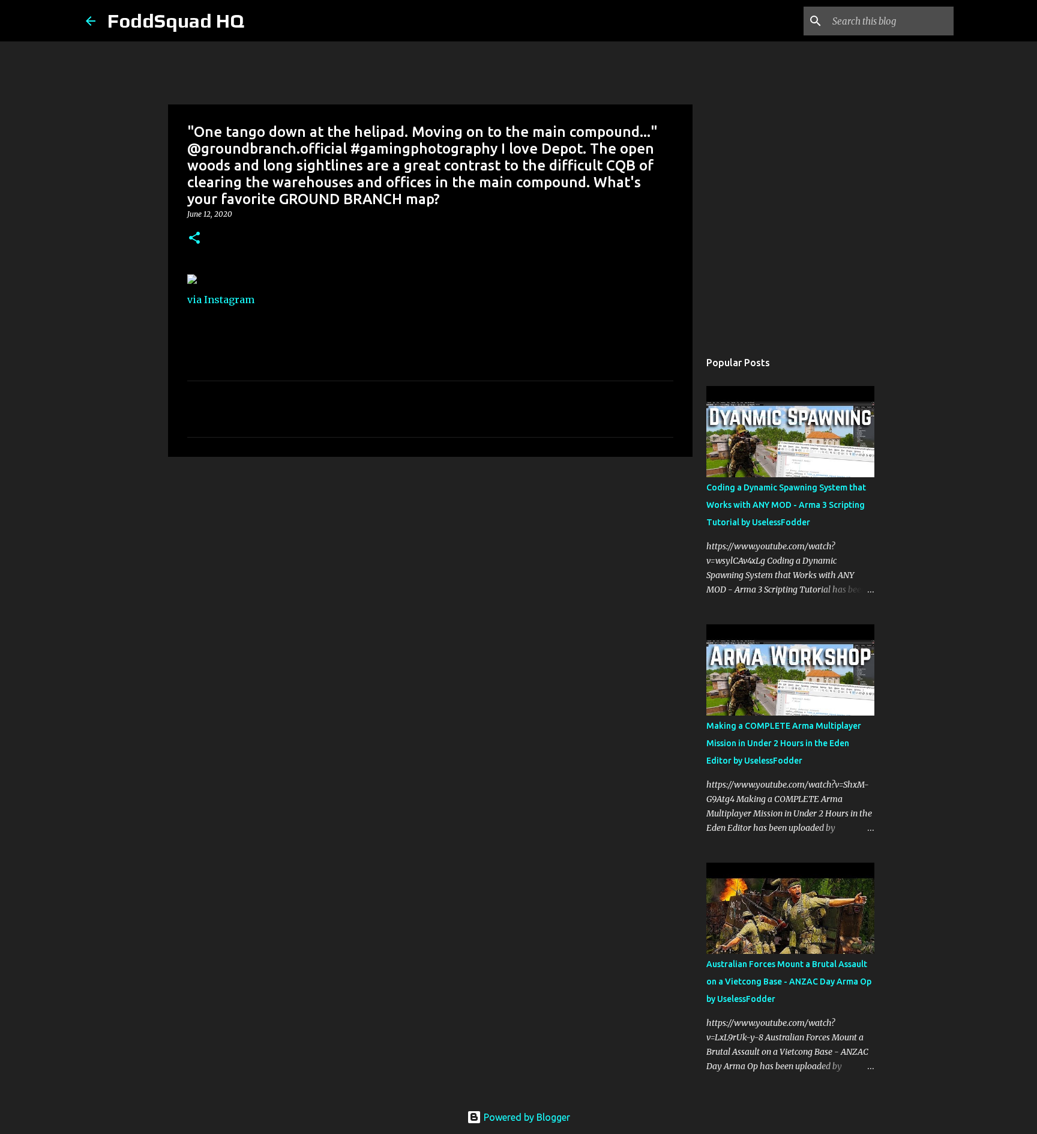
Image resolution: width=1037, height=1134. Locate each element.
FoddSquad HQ (175, 21)
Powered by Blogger (525, 1117)
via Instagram (220, 300)
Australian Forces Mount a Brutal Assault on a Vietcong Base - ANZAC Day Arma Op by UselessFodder (788, 981)
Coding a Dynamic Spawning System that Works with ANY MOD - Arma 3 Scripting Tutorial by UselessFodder (786, 505)
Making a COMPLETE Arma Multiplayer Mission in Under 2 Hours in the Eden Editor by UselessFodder (783, 743)
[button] (194, 239)
